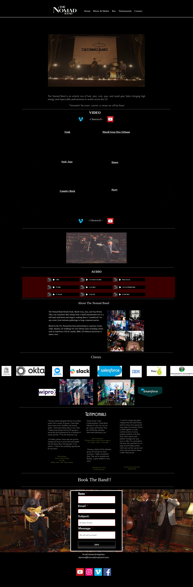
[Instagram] (89, 572)
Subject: (83, 516)
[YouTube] (110, 119)
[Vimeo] (81, 119)
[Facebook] (107, 572)
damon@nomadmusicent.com (93, 557)
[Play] (54, 280)
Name (81, 493)
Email (82, 505)
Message (84, 528)
